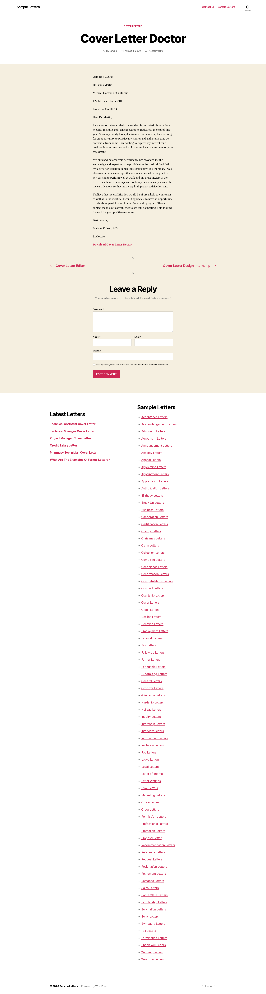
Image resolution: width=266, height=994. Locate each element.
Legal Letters (150, 766)
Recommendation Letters (158, 845)
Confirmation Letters (155, 574)
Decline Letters (151, 617)
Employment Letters (154, 631)
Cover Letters (133, 26)
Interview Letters (152, 731)
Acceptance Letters (154, 417)
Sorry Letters (150, 916)
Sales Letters (150, 888)
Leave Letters (150, 759)
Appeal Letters (151, 460)
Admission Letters (153, 431)
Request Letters (151, 859)
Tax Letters (148, 930)
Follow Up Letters (152, 652)
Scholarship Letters (154, 902)
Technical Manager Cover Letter (72, 431)
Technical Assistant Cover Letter (72, 424)
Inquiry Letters (151, 716)
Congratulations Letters (157, 581)
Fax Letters (148, 645)
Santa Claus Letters (154, 895)
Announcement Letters (156, 445)
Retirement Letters (153, 873)
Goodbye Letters (152, 688)
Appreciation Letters (154, 481)
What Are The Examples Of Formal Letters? (80, 459)
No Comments (156, 50)
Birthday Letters (152, 495)
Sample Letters (28, 7)
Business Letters (152, 510)
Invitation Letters (152, 745)
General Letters (151, 681)
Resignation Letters (154, 866)
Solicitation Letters (153, 909)
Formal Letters (150, 659)
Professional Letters (154, 824)
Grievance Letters (153, 695)
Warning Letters (152, 952)
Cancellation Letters (154, 517)
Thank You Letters (153, 945)
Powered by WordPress (94, 986)
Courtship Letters (153, 595)
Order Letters (150, 809)
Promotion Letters (153, 831)
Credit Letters (150, 610)
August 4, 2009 (133, 50)
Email (137, 337)
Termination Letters (154, 938)
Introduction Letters (154, 738)
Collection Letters (153, 552)
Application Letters (153, 467)
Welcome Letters (152, 959)
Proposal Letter (151, 838)
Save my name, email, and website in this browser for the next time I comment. (132, 364)
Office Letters (150, 802)
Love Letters (149, 788)
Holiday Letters (151, 709)
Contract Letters (152, 588)
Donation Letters (152, 624)
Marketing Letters (153, 795)
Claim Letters (150, 545)
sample (113, 50)
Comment (98, 309)
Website (97, 350)
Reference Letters (153, 852)
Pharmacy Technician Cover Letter (74, 452)
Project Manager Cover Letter (70, 438)
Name (96, 337)
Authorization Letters (155, 488)
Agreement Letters (153, 438)
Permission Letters (153, 816)
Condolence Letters (154, 567)
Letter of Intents (152, 774)
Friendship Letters (153, 667)
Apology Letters (151, 453)
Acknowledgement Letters (159, 424)
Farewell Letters (152, 638)
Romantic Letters (152, 881)
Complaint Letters (153, 559)
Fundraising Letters (154, 674)
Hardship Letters (152, 702)
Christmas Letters (153, 538)
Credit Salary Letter (63, 445)
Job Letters (148, 752)
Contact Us (208, 6)
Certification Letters (154, 524)
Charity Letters (151, 531)
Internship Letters (153, 724)
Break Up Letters (152, 502)
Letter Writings (151, 781)
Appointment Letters (155, 474)
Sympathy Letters (153, 923)
